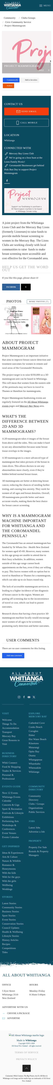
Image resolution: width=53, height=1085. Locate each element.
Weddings (7, 889)
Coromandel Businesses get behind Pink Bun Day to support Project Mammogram (24, 169)
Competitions (9, 948)
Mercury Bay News (29, 406)
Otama (32, 755)
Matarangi (34, 747)
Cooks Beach (35, 727)
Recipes (6, 944)
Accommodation (10, 728)
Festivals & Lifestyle (13, 813)
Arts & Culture (10, 856)
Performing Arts (10, 821)
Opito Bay (34, 751)
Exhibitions (8, 817)
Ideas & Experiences (12, 852)
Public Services (37, 812)
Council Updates (10, 927)
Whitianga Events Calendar (11, 799)
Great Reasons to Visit (11, 742)
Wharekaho (34, 763)
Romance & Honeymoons (9, 867)
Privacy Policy (26, 1059)
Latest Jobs (34, 827)
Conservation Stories (12, 923)
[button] (45, 5)
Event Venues (9, 833)
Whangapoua (35, 759)
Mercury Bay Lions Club (21, 153)
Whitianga (34, 771)
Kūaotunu (34, 743)
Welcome (7, 719)
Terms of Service (26, 1052)
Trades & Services (11, 770)
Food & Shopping (11, 766)
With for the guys (11, 877)
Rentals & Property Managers (38, 853)
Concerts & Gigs (10, 804)
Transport (7, 732)
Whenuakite (35, 767)
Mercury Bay (9, 736)
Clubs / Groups (36, 803)
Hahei (32, 735)
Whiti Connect (9, 762)
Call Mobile (29, 123)
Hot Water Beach (37, 739)
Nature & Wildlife (11, 860)
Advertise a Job (37, 831)
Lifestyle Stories (10, 936)
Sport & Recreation (12, 808)
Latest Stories (9, 903)
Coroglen (33, 731)
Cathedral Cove (37, 723)
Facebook (11, 287)
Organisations (36, 808)
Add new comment (14, 655)
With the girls (9, 881)
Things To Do (9, 723)
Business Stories (10, 911)
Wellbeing (7, 885)
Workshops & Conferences (9, 827)
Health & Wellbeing (12, 931)
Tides (5, 952)
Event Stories (9, 919)
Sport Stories (8, 915)
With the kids (9, 872)
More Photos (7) (39, 302)
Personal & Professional (8, 776)
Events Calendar (10, 837)
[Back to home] (12, 5)
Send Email (28, 111)
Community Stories (12, 907)
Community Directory (35, 798)
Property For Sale (38, 847)
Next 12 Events (10, 792)
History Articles (10, 940)
